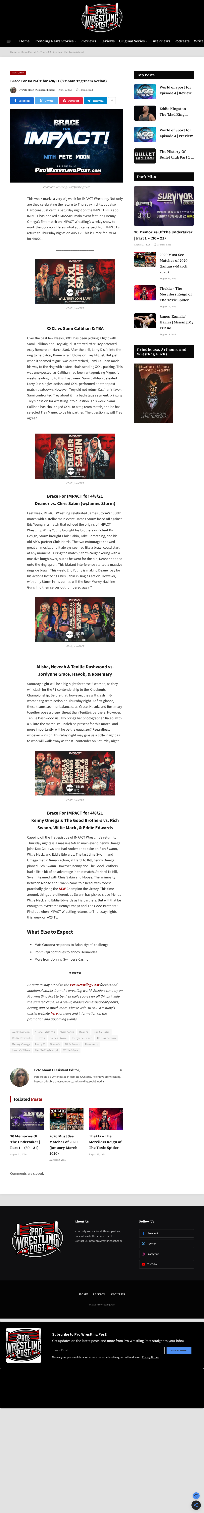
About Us (117, 1294)
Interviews (160, 40)
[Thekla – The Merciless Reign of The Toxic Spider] (106, 1119)
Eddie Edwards (21, 1038)
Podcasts (182, 40)
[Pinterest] (14, 240)
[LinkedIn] (14, 230)
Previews (88, 40)
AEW (62, 888)
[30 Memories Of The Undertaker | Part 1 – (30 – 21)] (27, 1119)
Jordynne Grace (82, 1038)
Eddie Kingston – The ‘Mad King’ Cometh (174, 111)
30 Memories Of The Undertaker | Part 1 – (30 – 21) (25, 1142)
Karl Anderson (106, 1038)
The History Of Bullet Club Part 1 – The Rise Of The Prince (176, 154)
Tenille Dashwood (46, 1050)
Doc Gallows (101, 1032)
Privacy (99, 1294)
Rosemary (91, 1044)
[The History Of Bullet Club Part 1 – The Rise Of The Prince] (145, 156)
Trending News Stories (54, 40)
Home (24, 40)
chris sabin (67, 1032)
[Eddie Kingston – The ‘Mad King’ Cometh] (145, 113)
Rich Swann (72, 1044)
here (53, 1013)
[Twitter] (14, 220)
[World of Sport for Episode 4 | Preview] (145, 134)
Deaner (83, 1032)
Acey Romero (21, 1032)
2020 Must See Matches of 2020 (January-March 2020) (63, 1145)
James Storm (58, 1038)
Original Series (132, 40)
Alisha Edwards (45, 1032)
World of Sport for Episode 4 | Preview (176, 133)
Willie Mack (70, 1050)
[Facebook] (14, 210)
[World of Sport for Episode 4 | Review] (145, 91)
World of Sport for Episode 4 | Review (175, 90)
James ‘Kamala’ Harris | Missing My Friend (177, 322)
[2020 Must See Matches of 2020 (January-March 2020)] (66, 1119)
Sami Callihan (21, 1050)
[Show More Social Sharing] (112, 100)
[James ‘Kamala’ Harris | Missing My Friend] (145, 320)
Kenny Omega (21, 1044)
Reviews (107, 40)
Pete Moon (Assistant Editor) (38, 89)
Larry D (40, 1044)
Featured (18, 72)
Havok (40, 1038)
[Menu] (9, 41)
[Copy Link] (14, 260)
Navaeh (55, 1044)
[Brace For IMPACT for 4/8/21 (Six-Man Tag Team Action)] (66, 146)
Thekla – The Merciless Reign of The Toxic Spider (105, 1142)
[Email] (14, 250)
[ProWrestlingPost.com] (102, 18)
